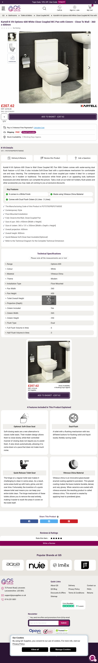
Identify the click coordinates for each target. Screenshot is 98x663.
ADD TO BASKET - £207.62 (52, 117)
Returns (90, 593)
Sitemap (54, 596)
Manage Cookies (63, 650)
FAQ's (89, 589)
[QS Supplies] (14, 8)
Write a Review (49, 543)
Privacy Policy (74, 589)
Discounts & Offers (58, 593)
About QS (54, 585)
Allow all (35, 650)
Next (95, 2)
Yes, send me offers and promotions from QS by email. (50, 617)
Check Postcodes (28, 132)
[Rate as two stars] (52, 538)
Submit (63, 623)
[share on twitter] (49, 521)
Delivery (71, 585)
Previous (2, 2)
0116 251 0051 (10, 599)
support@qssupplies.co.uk (15, 595)
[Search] (44, 8)
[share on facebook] (29, 521)
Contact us (91, 585)
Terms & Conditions (76, 593)
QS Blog (54, 589)
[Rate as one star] (51, 538)
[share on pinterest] (69, 521)
